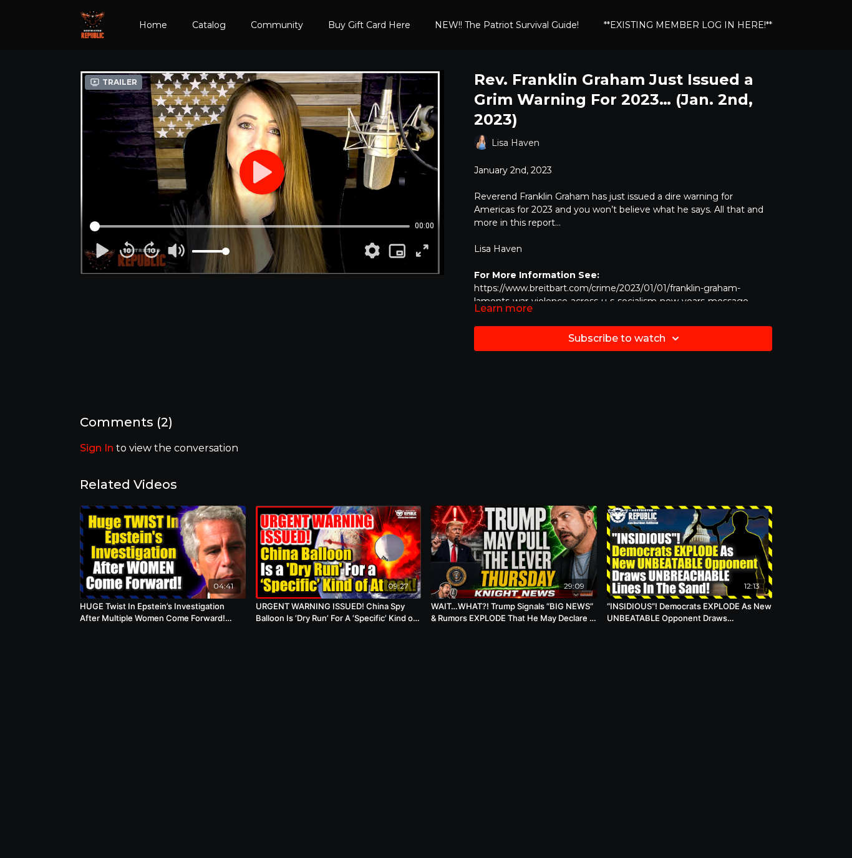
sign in (97, 448)
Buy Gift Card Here (369, 25)
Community (277, 25)
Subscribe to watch (617, 338)
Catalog (209, 25)
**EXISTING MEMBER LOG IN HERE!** (688, 25)
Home (153, 25)
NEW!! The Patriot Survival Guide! (507, 25)
